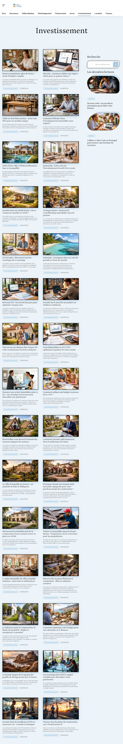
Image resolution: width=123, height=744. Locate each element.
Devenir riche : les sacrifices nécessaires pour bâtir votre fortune (100, 105)
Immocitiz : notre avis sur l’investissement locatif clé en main (59, 167)
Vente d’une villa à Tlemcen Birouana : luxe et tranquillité (20, 167)
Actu (91, 99)
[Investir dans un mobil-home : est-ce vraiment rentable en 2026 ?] (20, 197)
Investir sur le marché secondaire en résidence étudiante (59, 303)
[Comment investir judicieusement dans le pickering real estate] (61, 426)
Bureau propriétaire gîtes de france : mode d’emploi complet (18, 74)
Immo (91, 136)
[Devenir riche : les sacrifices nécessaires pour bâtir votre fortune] (103, 84)
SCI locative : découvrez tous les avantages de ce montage (16, 259)
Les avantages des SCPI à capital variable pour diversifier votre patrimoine (58, 677)
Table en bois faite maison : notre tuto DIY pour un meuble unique (19, 119)
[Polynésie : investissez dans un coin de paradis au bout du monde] (61, 244)
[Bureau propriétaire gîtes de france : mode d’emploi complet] (20, 60)
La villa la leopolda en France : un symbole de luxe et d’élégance (17, 485)
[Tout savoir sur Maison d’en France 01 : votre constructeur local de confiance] (20, 334)
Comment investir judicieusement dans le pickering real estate (58, 440)
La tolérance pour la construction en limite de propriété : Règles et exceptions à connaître (19, 630)
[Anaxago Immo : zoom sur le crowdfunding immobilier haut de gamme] (61, 197)
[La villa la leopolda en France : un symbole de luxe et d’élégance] (20, 470)
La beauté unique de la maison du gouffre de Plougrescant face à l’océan (19, 676)
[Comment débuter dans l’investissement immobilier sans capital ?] (61, 105)
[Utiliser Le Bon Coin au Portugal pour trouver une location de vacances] (103, 121)
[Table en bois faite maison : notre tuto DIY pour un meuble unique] (20, 105)
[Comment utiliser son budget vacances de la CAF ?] (61, 378)
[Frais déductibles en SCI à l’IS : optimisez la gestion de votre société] (61, 334)
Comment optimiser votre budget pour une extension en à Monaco (60, 628)
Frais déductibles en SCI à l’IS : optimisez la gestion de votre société (59, 348)
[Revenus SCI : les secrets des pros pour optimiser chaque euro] (20, 289)
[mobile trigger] (4, 5)
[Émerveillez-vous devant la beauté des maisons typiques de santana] (20, 426)
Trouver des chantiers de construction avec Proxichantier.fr (60, 723)
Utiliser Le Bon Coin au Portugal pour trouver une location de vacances (102, 142)
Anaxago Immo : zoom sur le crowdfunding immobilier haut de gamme (58, 213)
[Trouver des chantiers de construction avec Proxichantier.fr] (61, 708)
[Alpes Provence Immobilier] (17, 5)
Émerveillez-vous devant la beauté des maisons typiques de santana (19, 440)
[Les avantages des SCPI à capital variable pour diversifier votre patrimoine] (61, 661)
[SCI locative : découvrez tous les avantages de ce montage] (20, 244)
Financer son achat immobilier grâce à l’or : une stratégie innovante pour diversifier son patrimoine (20, 394)
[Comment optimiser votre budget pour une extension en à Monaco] (61, 614)
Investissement (10, 88)
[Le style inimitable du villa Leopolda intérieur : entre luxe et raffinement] (20, 565)
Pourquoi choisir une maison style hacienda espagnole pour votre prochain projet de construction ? (58, 486)
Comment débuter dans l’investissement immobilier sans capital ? (58, 121)
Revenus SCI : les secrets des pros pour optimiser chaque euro (19, 303)
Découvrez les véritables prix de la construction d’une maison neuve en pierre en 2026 (19, 533)
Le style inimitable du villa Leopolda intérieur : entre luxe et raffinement (19, 580)
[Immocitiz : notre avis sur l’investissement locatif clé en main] (61, 152)
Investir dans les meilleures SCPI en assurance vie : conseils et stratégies (18, 723)
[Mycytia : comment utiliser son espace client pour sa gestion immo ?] (61, 60)
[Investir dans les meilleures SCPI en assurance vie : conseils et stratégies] (20, 708)
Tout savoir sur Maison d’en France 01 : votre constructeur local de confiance (20, 348)
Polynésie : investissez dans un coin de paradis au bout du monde (60, 259)
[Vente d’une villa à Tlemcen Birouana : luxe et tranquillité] (20, 152)
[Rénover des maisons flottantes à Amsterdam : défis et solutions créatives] (61, 565)
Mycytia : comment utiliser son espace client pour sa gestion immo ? (60, 74)
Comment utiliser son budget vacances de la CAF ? (61, 393)
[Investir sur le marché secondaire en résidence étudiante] (61, 289)
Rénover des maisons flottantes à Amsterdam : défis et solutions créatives (58, 581)
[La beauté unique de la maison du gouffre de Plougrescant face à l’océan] (20, 661)
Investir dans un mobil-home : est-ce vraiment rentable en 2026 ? (19, 211)
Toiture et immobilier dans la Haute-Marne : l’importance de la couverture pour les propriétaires (60, 533)
